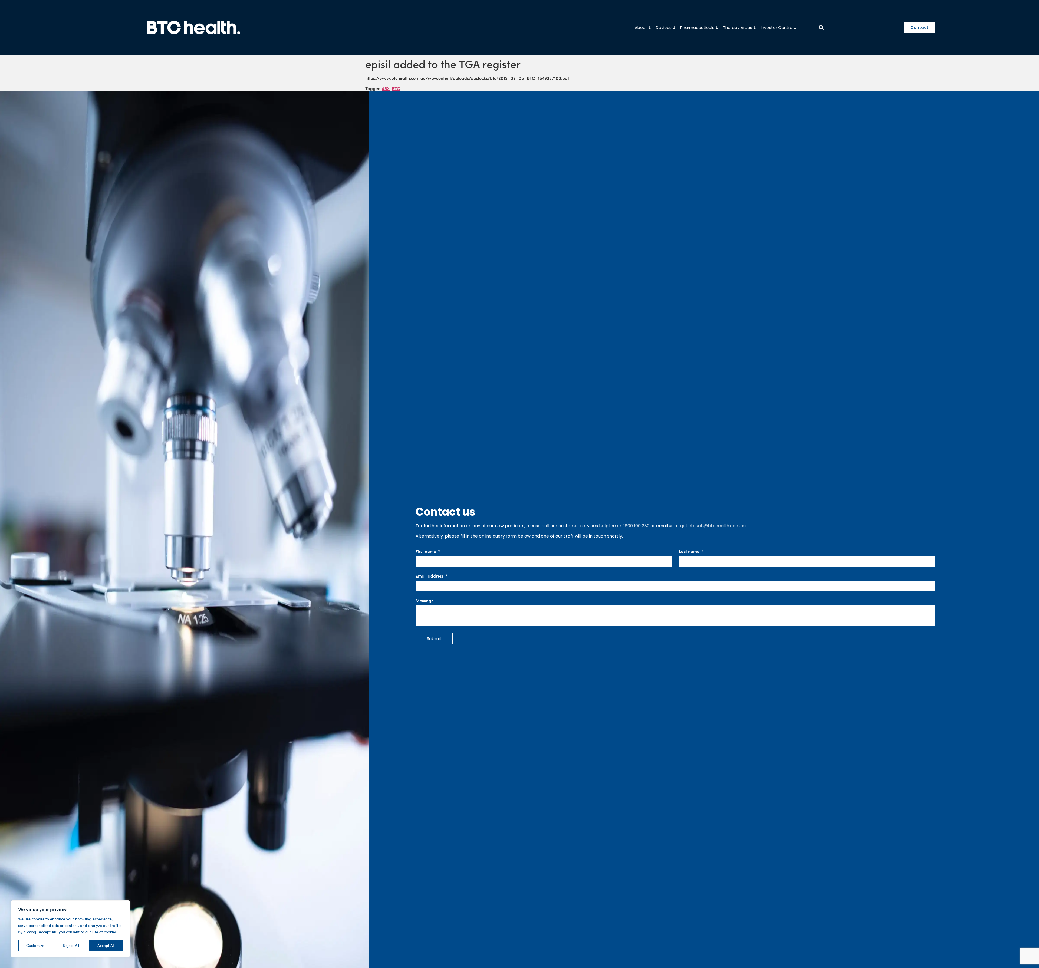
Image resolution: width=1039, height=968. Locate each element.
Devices (664, 27)
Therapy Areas (737, 27)
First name (426, 551)
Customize (35, 945)
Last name (690, 551)
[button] (821, 27)
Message (425, 600)
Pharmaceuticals (697, 27)
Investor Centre (777, 27)
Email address (430, 576)
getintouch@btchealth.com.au (713, 526)
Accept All (105, 945)
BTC (396, 88)
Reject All (71, 945)
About (641, 27)
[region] (70, 928)
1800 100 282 (636, 526)
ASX (386, 88)
